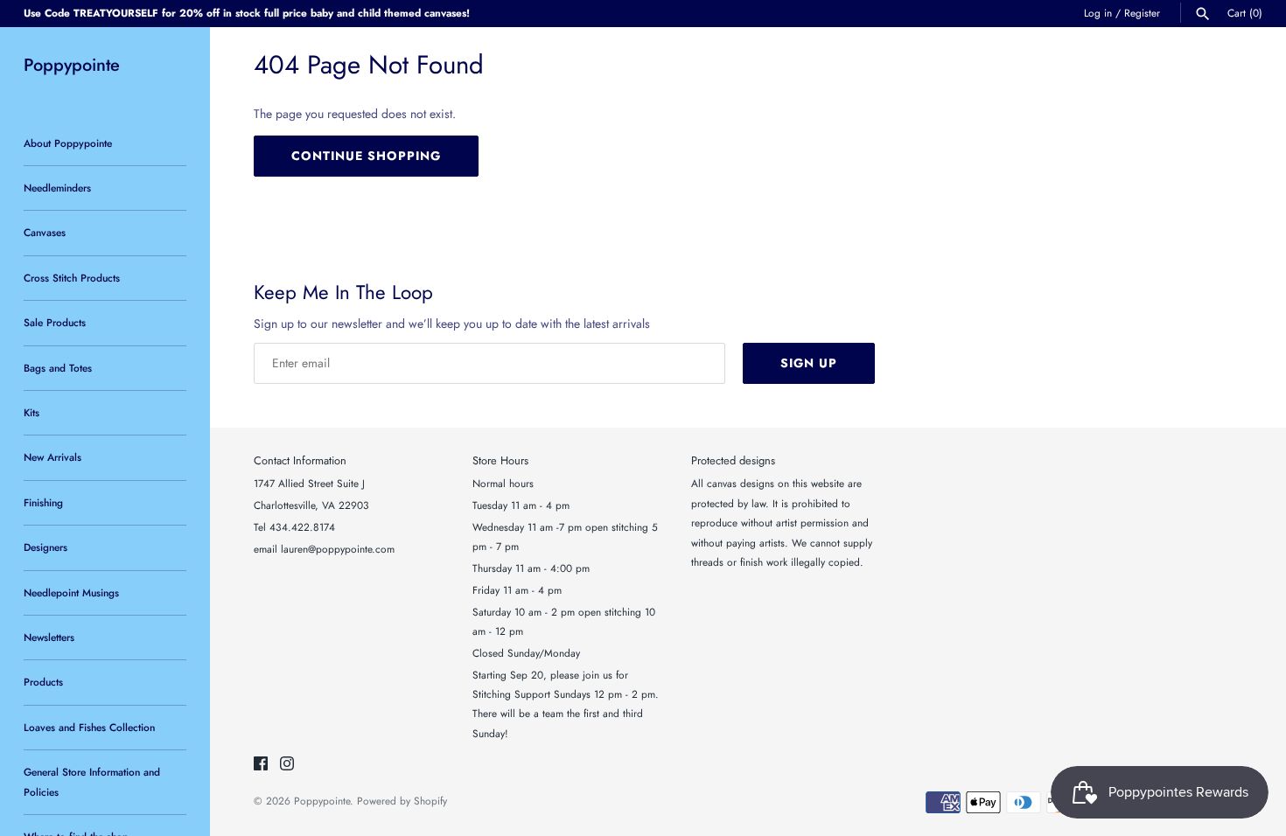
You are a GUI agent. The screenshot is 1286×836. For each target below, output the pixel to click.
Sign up (808, 363)
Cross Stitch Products (72, 277)
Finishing (43, 502)
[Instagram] (287, 765)
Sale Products (55, 322)
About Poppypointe (68, 143)
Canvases (45, 232)
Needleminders (57, 187)
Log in (1098, 12)
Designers (45, 547)
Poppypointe (322, 800)
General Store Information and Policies (92, 781)
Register (1142, 12)
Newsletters (49, 637)
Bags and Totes (58, 367)
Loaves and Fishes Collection (89, 727)
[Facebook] (261, 765)
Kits (31, 412)
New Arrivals (52, 456)
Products (43, 681)
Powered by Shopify (402, 800)
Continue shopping (366, 155)
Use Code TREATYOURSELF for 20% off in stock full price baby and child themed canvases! (247, 12)
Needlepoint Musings (71, 592)
